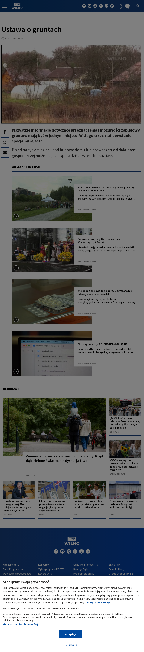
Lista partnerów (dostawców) (20, 624)
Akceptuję (70, 634)
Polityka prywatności (98, 602)
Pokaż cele (71, 645)
